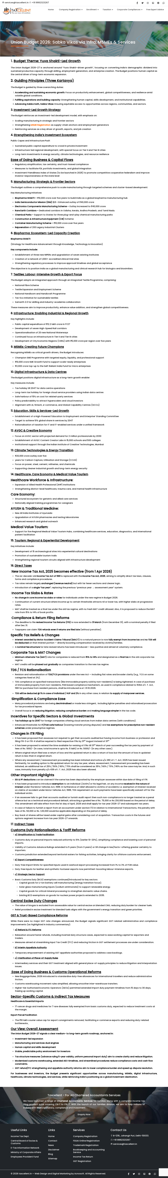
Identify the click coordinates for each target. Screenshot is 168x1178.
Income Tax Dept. (20, 1136)
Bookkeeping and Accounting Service (89, 1151)
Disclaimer (53, 1149)
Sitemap (52, 1158)
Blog (50, 1154)
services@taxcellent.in (17, 2)
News (51, 1145)
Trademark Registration (86, 1145)
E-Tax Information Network (25, 1147)
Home (51, 1136)
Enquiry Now (84, 1114)
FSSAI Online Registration (86, 1140)
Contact (52, 1140)
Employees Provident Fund (25, 1156)
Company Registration (85, 1136)
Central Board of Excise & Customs (24, 1142)
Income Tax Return (83, 1156)
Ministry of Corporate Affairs (26, 1152)
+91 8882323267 (40, 2)
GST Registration (82, 1161)
